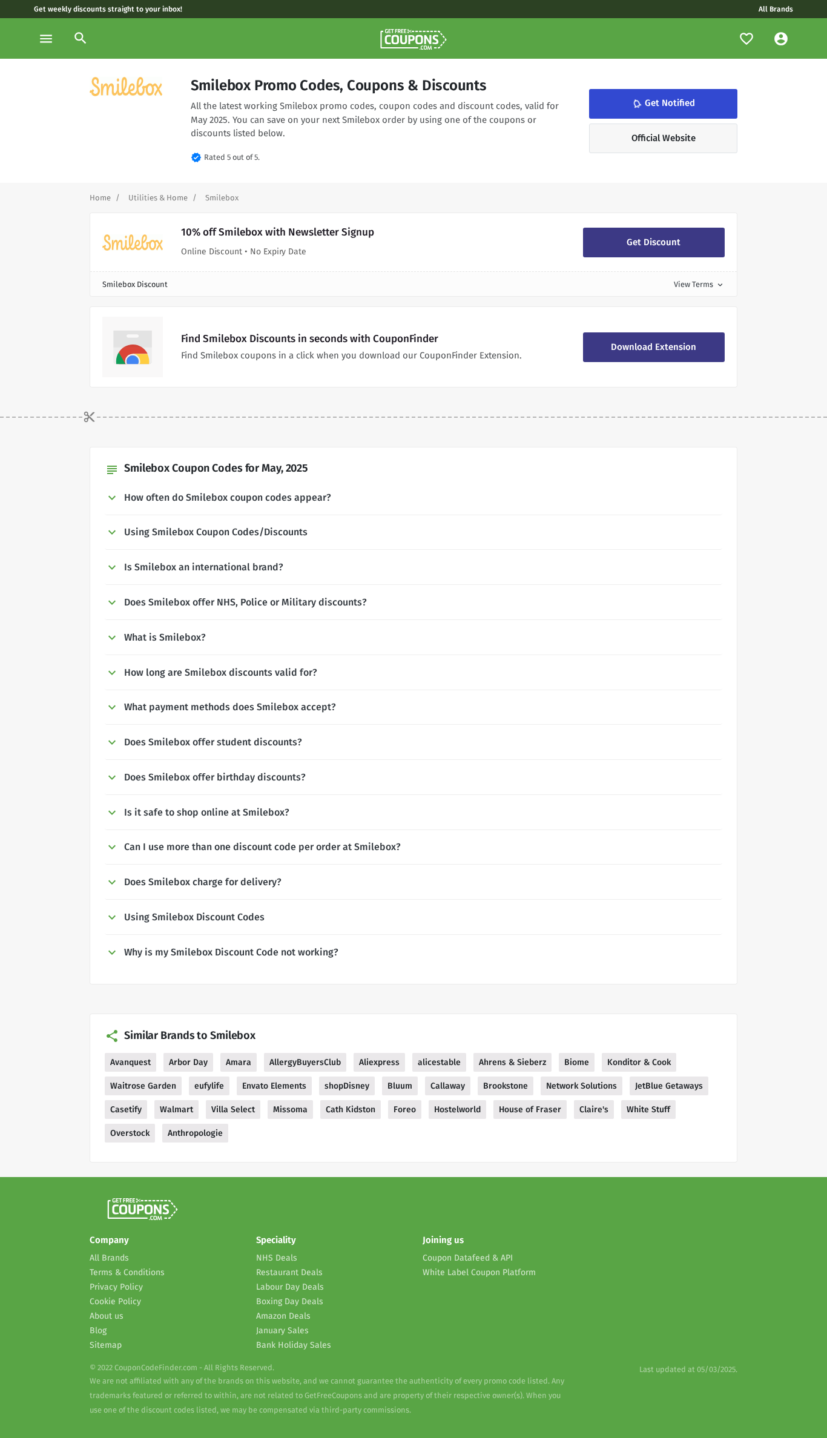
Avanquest (130, 1062)
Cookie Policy (115, 1301)
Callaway (447, 1086)
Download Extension (653, 346)
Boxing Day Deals (289, 1301)
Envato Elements (274, 1086)
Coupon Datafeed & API (468, 1258)
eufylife (209, 1086)
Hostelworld (457, 1109)
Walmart (176, 1109)
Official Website (663, 138)
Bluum (399, 1086)
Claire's (593, 1109)
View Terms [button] (699, 284)
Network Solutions (581, 1086)
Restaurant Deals (289, 1272)
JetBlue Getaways (669, 1086)
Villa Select (233, 1109)
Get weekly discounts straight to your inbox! (108, 9)
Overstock (130, 1133)
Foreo (405, 1109)
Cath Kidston (350, 1109)
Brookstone (505, 1086)
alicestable (439, 1062)
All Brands (776, 9)
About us (107, 1316)
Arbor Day (188, 1062)
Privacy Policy (116, 1287)
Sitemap (106, 1345)
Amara (238, 1062)
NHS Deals (276, 1258)
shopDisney (347, 1086)
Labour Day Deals (290, 1287)
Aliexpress (379, 1062)
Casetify (126, 1109)
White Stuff (648, 1109)
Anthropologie (195, 1133)
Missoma (290, 1109)
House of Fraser (530, 1109)
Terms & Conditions (127, 1272)
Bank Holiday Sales (293, 1345)
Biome (576, 1062)
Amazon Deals (283, 1316)
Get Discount (653, 242)
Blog (98, 1330)
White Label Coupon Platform (479, 1272)
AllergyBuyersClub (305, 1062)
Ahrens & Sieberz (512, 1062)
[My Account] (781, 38)
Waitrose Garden (143, 1086)
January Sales (282, 1330)
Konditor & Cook (639, 1062)
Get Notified (662, 103)
